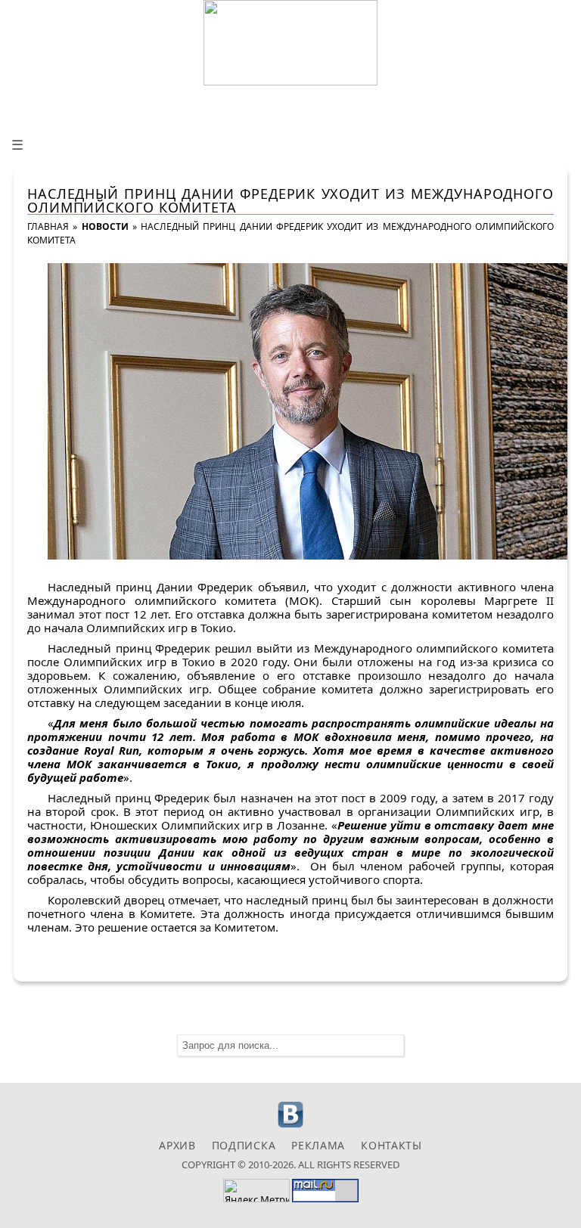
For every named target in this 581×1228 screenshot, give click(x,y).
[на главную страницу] (290, 42)
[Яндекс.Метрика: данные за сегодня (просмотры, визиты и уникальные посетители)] (256, 1190)
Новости (105, 226)
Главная (48, 226)
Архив (177, 1145)
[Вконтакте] (291, 1125)
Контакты (391, 1145)
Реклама (318, 1145)
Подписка (244, 1145)
